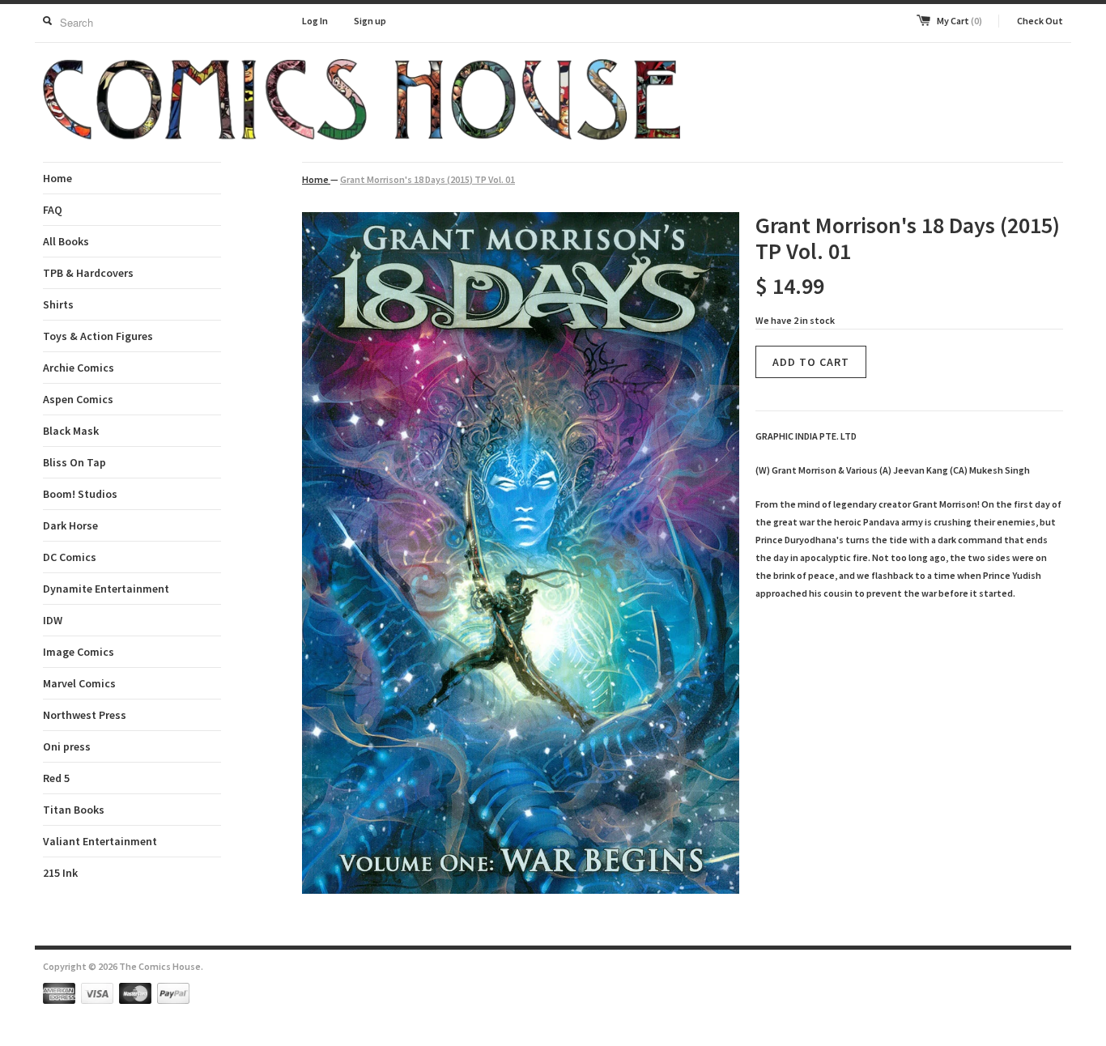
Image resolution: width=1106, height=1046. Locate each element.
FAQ (52, 209)
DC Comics (69, 557)
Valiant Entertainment (100, 841)
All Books (66, 241)
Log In (315, 21)
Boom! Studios (80, 494)
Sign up (370, 21)
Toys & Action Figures (98, 336)
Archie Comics (78, 367)
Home (57, 178)
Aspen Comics (78, 399)
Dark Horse (70, 525)
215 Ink (60, 872)
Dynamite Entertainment (106, 588)
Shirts (58, 304)
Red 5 (56, 778)
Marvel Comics (79, 683)
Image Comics (78, 651)
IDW (52, 620)
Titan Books (73, 809)
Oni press (67, 746)
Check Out (1040, 21)
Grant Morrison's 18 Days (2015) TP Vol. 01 (427, 179)
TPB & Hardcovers (88, 273)
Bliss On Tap (74, 462)
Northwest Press (84, 715)
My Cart (959, 21)
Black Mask (71, 430)
